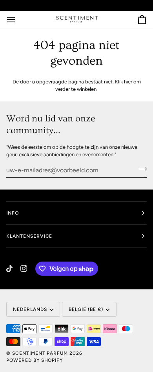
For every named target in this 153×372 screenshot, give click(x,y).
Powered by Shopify (34, 360)
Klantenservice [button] (29, 236)
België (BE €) (86, 309)
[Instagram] (23, 268)
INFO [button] (12, 213)
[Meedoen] (140, 169)
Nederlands (30, 309)
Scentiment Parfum (40, 353)
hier (128, 82)
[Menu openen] (18, 20)
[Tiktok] (9, 268)
